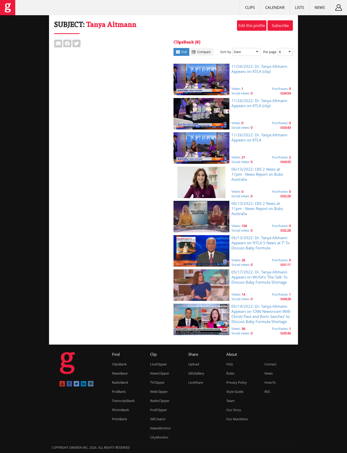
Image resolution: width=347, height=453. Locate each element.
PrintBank (119, 419)
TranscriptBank (123, 400)
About (231, 354)
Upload (193, 364)
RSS (267, 391)
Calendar (275, 7)
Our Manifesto (237, 419)
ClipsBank (119, 364)
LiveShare (195, 382)
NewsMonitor (160, 428)
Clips (250, 7)
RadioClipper (159, 400)
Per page (269, 52)
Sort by (225, 52)
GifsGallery (196, 373)
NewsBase (120, 373)
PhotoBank (120, 410)
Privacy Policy (236, 382)
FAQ (229, 364)
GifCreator (158, 419)
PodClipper (158, 410)
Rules (230, 373)
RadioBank (120, 382)
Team (230, 400)
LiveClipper (158, 364)
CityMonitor (159, 437)
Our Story (233, 410)
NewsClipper (159, 373)
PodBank (119, 391)
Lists (299, 7)
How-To (270, 382)
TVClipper (157, 382)
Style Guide (234, 391)
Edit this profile (252, 25)
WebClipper (159, 391)
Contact (270, 364)
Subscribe (280, 25)
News (319, 7)
